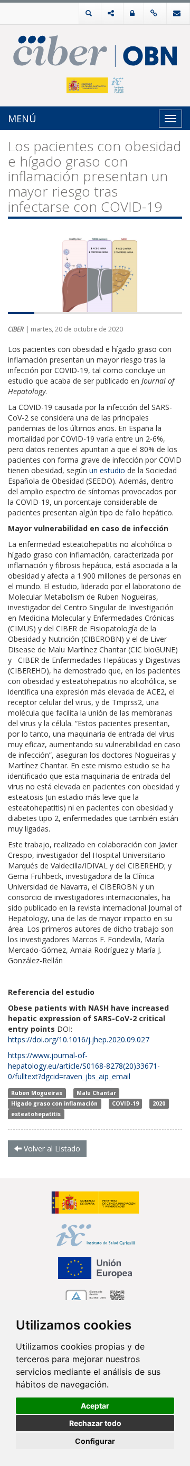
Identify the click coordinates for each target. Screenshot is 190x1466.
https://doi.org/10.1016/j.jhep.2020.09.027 (78, 1039)
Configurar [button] (95, 1440)
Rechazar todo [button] (95, 1423)
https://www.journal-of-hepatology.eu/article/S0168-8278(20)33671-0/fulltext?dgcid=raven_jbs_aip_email (84, 1065)
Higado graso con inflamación (54, 1103)
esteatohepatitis (36, 1114)
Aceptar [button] (95, 1405)
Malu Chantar (96, 1093)
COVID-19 (125, 1103)
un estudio (107, 470)
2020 (159, 1103)
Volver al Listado (51, 1149)
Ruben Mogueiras (36, 1093)
